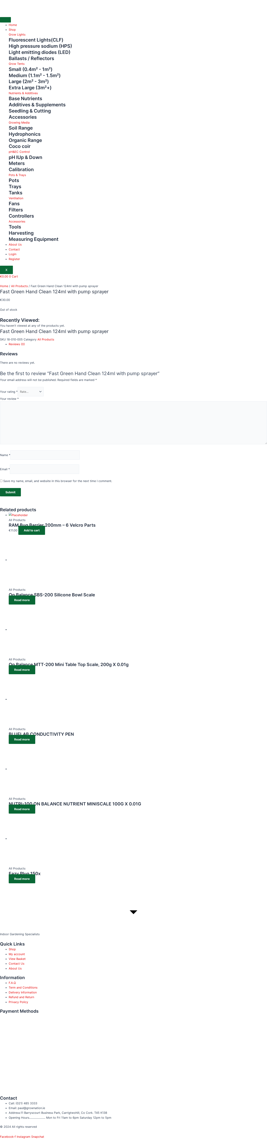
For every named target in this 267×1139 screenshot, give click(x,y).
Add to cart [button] (32, 530)
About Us (15, 244)
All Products (19, 286)
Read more (22, 600)
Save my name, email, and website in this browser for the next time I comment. (57, 481)
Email (5, 469)
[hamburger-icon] (5, 20)
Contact (14, 249)
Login (12, 254)
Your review (9, 399)
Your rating (9, 391)
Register (14, 259)
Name (5, 455)
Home (13, 25)
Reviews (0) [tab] (17, 344)
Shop (12, 29)
